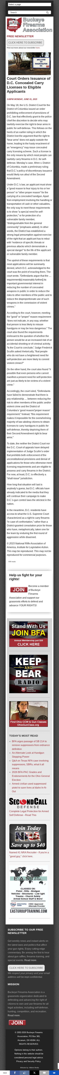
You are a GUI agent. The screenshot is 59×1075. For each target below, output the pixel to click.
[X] (34, 1072)
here (38, 48)
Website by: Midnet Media (29, 1068)
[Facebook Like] (24, 1072)
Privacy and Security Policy (28, 1061)
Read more (30, 960)
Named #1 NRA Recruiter (23, 852)
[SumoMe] (54, 1072)
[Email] (44, 1072)
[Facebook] (15, 1072)
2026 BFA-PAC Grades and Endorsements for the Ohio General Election (31, 776)
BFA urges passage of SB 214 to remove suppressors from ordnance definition (31, 745)
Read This (30, 815)
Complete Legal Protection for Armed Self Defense (29, 813)
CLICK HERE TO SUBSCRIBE (25, 42)
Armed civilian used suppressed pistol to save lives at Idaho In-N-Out (29, 787)
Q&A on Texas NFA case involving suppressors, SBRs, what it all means (30, 764)
